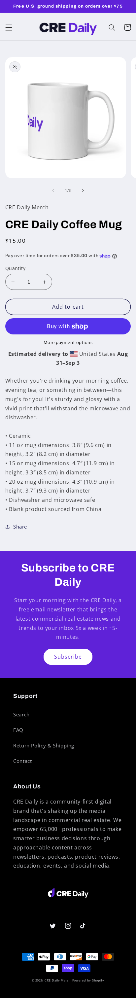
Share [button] (20, 526)
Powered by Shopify (88, 980)
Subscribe (68, 656)
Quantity (15, 268)
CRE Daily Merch (58, 980)
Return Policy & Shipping (43, 745)
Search (21, 714)
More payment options (68, 342)
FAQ (18, 730)
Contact (22, 761)
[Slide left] (53, 191)
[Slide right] (83, 191)
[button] (8, 27)
